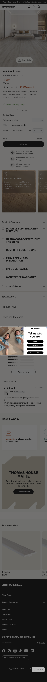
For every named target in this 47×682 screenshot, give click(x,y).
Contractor (35, 345)
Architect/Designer (35, 349)
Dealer (35, 341)
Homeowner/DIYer (35, 353)
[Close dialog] (46, 328)
